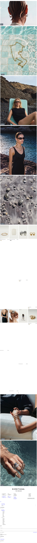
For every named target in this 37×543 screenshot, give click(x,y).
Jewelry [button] (2, 517)
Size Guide (9, 497)
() (2, 6)
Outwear (3, 512)
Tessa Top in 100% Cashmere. (12, 239)
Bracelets (3, 519)
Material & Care (9, 494)
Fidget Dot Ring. (29, 323)
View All (3, 511)
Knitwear (3, 516)
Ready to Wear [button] (3, 510)
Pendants (3, 523)
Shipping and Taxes (4, 497)
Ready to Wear (3, 504)
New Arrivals (3, 503)
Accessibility (15, 495)
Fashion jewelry (4, 524)
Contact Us (3, 494)
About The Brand (4, 493)
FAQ (8, 493)
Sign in (1, 534)
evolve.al (34, 498)
